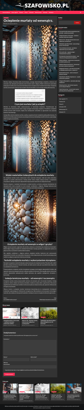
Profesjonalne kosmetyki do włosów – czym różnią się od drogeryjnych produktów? (69, 57)
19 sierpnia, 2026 (11, 399)
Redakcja (51, 12)
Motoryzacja (38, 12)
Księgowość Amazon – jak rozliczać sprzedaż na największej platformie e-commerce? (69, 69)
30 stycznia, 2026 (11, 325)
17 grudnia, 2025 (48, 325)
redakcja (6, 23)
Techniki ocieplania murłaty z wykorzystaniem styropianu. (30, 98)
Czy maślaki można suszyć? (10, 298)
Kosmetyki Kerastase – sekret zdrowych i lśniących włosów (68, 73)
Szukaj (60, 17)
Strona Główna (6, 12)
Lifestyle (31, 12)
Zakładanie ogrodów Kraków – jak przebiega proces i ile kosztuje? (48, 322)
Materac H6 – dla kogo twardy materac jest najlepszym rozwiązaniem (29, 322)
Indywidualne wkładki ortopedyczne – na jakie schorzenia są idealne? (69, 77)
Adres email (34, 357)
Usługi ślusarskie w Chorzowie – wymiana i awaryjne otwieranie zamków (11, 322)
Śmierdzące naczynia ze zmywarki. (48, 298)
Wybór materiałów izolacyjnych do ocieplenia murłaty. (29, 94)
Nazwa (6, 357)
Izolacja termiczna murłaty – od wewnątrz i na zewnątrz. (29, 100)
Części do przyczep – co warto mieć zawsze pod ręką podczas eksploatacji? (69, 90)
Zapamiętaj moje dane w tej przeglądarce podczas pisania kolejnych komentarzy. (24, 370)
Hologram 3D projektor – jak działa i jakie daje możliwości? (69, 81)
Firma (26, 12)
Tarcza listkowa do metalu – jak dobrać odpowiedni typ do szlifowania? (68, 48)
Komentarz (7, 339)
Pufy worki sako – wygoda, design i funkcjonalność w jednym (67, 52)
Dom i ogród (15, 12)
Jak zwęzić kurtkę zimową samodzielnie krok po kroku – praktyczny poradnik (69, 32)
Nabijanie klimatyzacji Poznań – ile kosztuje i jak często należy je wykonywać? (69, 65)
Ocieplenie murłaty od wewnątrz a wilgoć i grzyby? (28, 96)
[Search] (80, 12)
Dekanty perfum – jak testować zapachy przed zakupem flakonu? (68, 85)
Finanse (21, 12)
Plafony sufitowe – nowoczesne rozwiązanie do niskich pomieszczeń (69, 61)
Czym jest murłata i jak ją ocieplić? (24, 93)
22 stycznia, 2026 (30, 325)
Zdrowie (45, 12)
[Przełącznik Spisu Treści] (42, 91)
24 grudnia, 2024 (12, 23)
